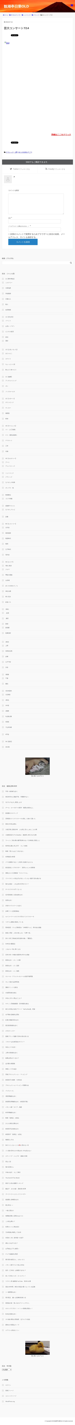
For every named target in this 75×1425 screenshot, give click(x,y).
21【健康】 (8, 377)
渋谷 (6, 667)
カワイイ (8, 359)
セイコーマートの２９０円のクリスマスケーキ (19, 916)
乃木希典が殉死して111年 (13, 1232)
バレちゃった (9, 1090)
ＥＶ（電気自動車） (11, 435)
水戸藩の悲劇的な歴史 (12, 1014)
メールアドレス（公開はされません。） (18, 226)
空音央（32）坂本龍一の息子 (14, 1237)
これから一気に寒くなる (13, 949)
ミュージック (9, 473)
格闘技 (7, 413)
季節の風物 (8, 575)
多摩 (6, 656)
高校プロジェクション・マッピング (16, 1074)
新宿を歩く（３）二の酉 (13, 960)
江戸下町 (8, 662)
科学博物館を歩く (10, 1112)
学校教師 (8, 293)
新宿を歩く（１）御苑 (12, 971)
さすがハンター (10, 1031)
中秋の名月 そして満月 (13, 1172)
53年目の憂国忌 (10, 944)
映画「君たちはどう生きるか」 (15, 851)
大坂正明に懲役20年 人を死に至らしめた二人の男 (21, 829)
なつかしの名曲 (10, 482)
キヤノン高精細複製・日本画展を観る (17, 1003)
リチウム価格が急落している (14, 922)
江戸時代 (8, 549)
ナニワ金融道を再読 (11, 1254)
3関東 (7, 674)
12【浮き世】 (9, 317)
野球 (6, 419)
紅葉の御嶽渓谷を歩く (12, 1020)
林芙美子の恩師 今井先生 (13, 1080)
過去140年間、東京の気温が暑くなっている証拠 (20, 1287)
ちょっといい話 (10, 364)
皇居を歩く (8, 900)
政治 (6, 337)
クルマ (7, 569)
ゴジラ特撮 (8, 498)
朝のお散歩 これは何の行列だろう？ (17, 884)
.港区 (7, 618)
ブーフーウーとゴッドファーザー (15, 1194)
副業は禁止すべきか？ (12, 1058)
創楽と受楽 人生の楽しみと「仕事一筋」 (18, 933)
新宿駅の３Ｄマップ (11, 813)
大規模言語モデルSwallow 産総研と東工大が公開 (20, 835)
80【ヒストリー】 (11, 524)
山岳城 (7, 580)
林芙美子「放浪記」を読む (13, 1134)
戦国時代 (8, 538)
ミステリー (8, 282)
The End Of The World (12, 1178)
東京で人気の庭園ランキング (14, 1183)
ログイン (8, 1385)
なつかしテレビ (10, 509)
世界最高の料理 (10, 856)
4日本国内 (8, 691)
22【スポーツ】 (10, 398)
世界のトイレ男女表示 (12, 1227)
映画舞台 (8, 495)
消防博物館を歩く (10, 1096)
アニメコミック (10, 466)
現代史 (7, 555)
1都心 (7, 609)
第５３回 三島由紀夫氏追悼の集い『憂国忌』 (19, 938)
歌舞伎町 (8, 633)
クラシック (10, 152)
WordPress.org (10, 1401)
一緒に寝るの (9, 1210)
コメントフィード (10, 1396)
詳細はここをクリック (61, 134)
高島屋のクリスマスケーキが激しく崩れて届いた (20, 818)
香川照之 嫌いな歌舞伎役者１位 (15, 1297)
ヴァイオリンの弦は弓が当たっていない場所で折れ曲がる (23, 878)
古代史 (7, 527)
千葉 (6, 678)
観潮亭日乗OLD (16, 6)
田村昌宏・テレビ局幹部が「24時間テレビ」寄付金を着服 (23, 927)
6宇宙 (7, 734)
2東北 (7, 700)
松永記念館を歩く (10, 1314)
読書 (6, 516)
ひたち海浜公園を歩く (12, 1123)
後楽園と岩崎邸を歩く (12, 1199)
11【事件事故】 (10, 279)
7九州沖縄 (8, 727)
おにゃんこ (8, 353)
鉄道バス (8, 602)
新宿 (6, 624)
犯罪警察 (8, 310)
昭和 (6, 544)
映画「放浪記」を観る (12, 1118)
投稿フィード (9, 1390)
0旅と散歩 (8, 565)
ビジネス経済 (9, 331)
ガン (6, 386)
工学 (6, 446)
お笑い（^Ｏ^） (10, 326)
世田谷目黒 (8, 651)
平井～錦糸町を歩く (11, 791)
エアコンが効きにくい (12, 1330)
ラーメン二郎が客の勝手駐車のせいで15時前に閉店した (22, 840)
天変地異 (8, 288)
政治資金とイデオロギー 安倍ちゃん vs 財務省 (20, 867)
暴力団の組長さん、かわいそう (15, 1259)
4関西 (7, 711)
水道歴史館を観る (10, 993)
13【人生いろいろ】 (11, 349)
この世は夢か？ (10, 1221)
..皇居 (7, 613)
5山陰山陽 (8, 716)
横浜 (6, 684)
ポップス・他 (9, 488)
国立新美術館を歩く (11, 1025)
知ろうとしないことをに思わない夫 (17, 1145)
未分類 (7, 747)
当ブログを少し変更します (13, 802)
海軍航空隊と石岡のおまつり (14, 1216)
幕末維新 (8, 533)
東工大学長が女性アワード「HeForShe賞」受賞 (20, 1009)
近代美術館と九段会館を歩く (14, 895)
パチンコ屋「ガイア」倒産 (13, 1107)
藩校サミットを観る (11, 987)
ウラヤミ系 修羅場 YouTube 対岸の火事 (18, 1281)
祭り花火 (8, 596)
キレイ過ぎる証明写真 (12, 982)
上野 (16, 152)
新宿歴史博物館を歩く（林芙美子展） (17, 1101)
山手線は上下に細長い (12, 1248)
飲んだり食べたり (10, 369)
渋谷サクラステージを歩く (13, 905)
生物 (6, 451)
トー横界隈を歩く (10, 1292)
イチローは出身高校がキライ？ (15, 1042)
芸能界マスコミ (10, 506)
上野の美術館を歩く (11, 1052)
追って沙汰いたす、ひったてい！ (15, 1276)
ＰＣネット (8, 440)
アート (7, 462)
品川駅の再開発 (10, 1063)
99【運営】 (8, 741)
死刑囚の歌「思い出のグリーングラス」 (17, 1303)
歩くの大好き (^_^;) (25, 152)
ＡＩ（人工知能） (10, 429)
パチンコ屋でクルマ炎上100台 (14, 1265)
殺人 (6, 304)
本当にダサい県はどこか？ (13, 998)
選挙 (6, 341)
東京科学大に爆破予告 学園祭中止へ (17, 797)
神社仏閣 (8, 591)
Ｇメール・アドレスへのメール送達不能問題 (19, 976)
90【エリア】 (9, 562)
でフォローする (21, 169)
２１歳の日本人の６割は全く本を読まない (18, 1150)
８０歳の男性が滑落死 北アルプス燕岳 (17, 1319)
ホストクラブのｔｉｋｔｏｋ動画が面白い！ (19, 1308)
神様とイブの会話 (10, 1069)
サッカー (8, 408)
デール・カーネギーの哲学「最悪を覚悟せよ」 (19, 807)
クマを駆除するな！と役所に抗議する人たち (19, 862)
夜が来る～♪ (9, 1205)
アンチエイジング (10, 380)
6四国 (7, 722)
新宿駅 (7, 627)
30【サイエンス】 (11, 426)
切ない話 (8, 1161)
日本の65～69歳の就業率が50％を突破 (17, 954)
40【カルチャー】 (11, 458)
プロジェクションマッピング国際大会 (17, 1085)
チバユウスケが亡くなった (13, 889)
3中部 (7, 705)
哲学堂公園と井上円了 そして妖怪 (16, 846)
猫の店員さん (9, 1167)
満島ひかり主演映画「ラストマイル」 (17, 873)
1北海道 (7, 694)
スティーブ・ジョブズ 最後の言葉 (16, 1156)
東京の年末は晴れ (10, 824)
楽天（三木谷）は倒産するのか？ (15, 1270)
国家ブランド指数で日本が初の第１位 (17, 1036)
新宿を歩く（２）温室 (12, 965)
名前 (9, 218)
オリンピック (9, 402)
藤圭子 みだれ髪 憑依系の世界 (15, 1189)
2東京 (7, 642)
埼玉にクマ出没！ (10, 1047)
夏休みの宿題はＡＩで (12, 1325)
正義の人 (8, 299)
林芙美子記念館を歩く (12, 1129)
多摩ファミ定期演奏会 (12, 911)
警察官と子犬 (9, 1140)
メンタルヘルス (10, 391)
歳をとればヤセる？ (11, 1243)
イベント (8, 320)
